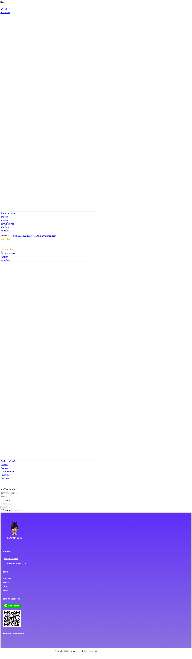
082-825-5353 (11, 558)
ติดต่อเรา (5, 230)
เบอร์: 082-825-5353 (22, 235)
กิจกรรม (4, 220)
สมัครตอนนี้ (18, 510)
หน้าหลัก (4, 9)
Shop (5, 586)
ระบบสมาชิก (7, 249)
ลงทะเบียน (6, 239)
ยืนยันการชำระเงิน (8, 213)
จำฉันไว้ (6, 500)
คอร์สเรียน (5, 12)
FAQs (5, 590)
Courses (7, 578)
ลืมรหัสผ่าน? (6, 503)
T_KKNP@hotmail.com (45, 235)
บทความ (4, 216)
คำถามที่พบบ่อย (7, 223)
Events (6, 582)
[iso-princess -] (8, 253)
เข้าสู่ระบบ (4, 507)
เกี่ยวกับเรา (5, 227)
